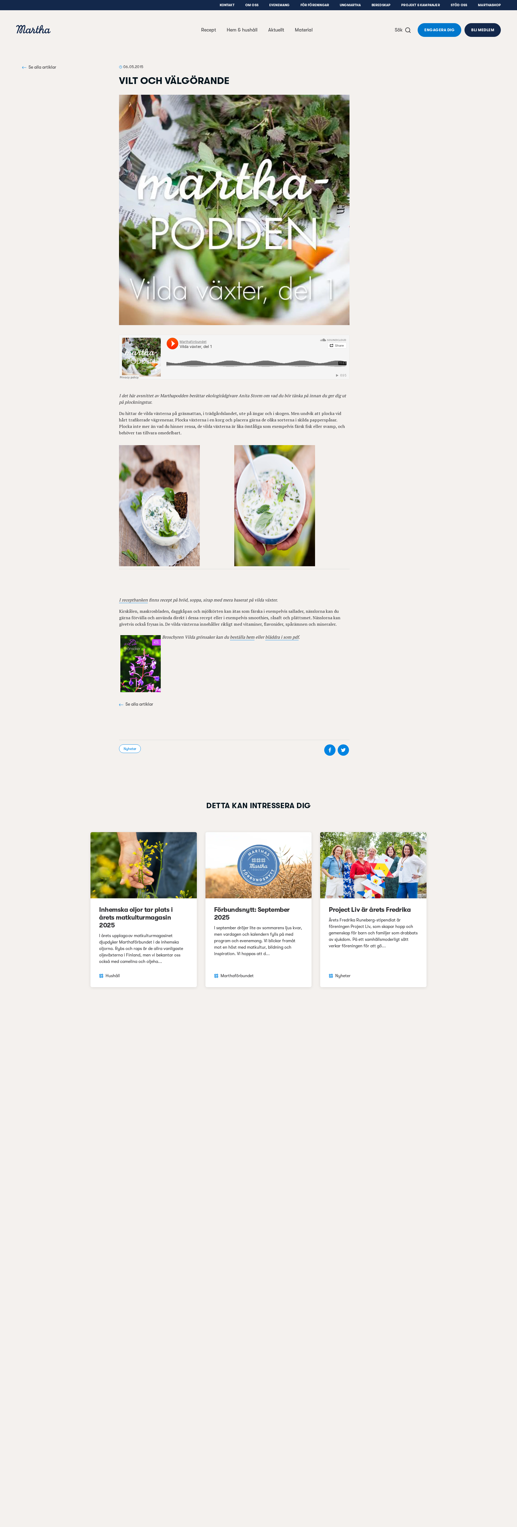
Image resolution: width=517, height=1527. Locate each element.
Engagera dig (439, 30)
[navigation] (33, 30)
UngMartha (350, 5)
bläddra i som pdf (282, 637)
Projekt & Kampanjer (420, 5)
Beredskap (381, 5)
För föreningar (315, 5)
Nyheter (130, 749)
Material (304, 30)
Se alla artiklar (42, 67)
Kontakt (227, 5)
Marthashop (489, 5)
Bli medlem (482, 30)
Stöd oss (459, 5)
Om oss (251, 5)
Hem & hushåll (242, 30)
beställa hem (242, 637)
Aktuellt (276, 30)
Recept (208, 30)
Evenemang (279, 5)
